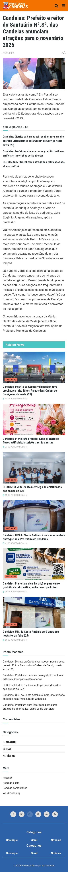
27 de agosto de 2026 (15, 398)
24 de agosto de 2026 (15, 591)
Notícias (11, 379)
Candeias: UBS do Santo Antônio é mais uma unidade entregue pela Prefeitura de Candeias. (34, 537)
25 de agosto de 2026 (15, 543)
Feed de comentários (15, 788)
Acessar (7, 777)
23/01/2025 (8, 53)
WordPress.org (11, 793)
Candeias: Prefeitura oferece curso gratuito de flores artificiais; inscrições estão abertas (31, 440)
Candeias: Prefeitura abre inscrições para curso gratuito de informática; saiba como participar (31, 585)
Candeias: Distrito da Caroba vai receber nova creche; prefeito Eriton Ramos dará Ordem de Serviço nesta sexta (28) (34, 141)
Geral (7, 749)
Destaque (10, 742)
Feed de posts (11, 783)
